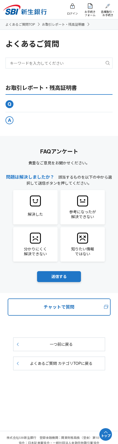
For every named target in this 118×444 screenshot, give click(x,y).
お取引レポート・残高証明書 (63, 24)
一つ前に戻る (61, 344)
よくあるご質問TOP (20, 24)
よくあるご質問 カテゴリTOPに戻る (61, 363)
